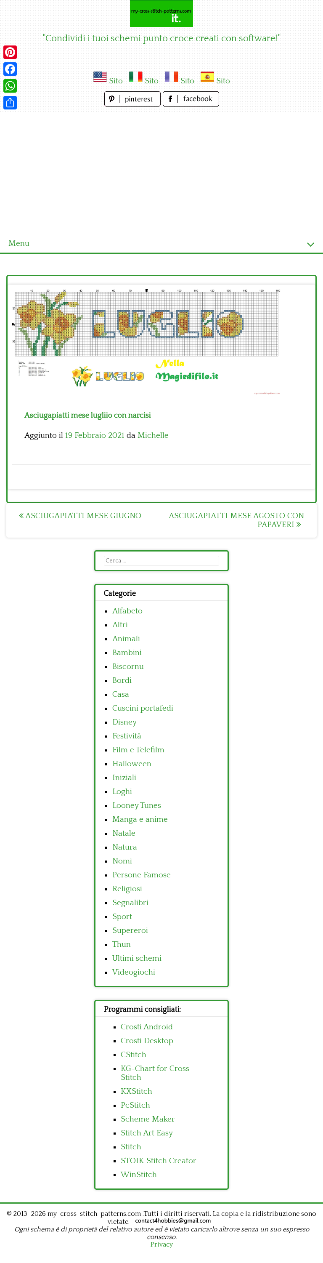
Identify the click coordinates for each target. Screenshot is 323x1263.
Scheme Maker (148, 1119)
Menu (18, 243)
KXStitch (136, 1091)
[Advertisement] (161, 172)
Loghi (122, 791)
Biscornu (128, 666)
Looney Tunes (136, 805)
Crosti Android (147, 1027)
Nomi (122, 861)
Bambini (127, 652)
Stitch (131, 1147)
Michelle (153, 435)
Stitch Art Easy (147, 1133)
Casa (120, 694)
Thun (121, 944)
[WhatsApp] (10, 85)
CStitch (133, 1054)
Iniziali (124, 777)
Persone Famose (141, 875)
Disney (124, 722)
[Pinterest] (10, 52)
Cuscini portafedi (142, 708)
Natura (124, 847)
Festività (126, 736)
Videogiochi (133, 972)
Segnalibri (130, 902)
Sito (116, 81)
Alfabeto (127, 611)
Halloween (131, 763)
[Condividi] (10, 102)
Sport (122, 916)
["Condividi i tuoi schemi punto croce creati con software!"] (161, 13)
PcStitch (135, 1105)
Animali (126, 638)
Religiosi (127, 889)
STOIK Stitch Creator (158, 1160)
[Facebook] (10, 69)
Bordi (122, 680)
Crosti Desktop (147, 1041)
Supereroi (130, 930)
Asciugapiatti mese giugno (82, 516)
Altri (120, 625)
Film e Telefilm (138, 750)
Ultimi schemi (137, 958)
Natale (123, 833)
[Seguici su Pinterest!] (133, 104)
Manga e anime (140, 819)
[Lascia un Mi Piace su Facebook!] (191, 104)
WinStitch (139, 1174)
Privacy (162, 1244)
